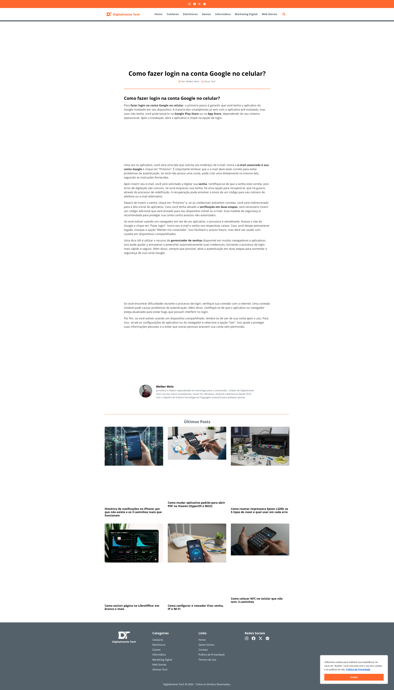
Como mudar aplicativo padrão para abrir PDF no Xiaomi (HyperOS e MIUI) (196, 504)
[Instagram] (189, 4)
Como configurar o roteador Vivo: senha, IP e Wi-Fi (196, 607)
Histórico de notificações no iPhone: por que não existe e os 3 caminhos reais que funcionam (133, 512)
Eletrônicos (190, 14)
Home (158, 14)
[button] (284, 14)
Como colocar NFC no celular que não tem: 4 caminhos (257, 600)
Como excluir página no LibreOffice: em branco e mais (132, 607)
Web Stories (269, 14)
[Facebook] (194, 4)
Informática (223, 14)
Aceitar (354, 677)
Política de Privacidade (358, 669)
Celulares (173, 14)
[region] (354, 669)
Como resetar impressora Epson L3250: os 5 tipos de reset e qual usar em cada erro (259, 510)
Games (206, 14)
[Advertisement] (197, 44)
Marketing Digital (246, 14)
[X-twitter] (199, 4)
